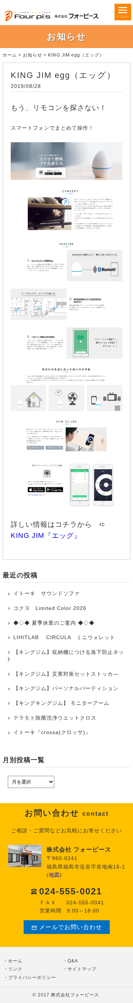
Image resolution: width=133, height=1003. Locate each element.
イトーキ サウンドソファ (49, 593)
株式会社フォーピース (75, 994)
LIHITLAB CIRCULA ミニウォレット (64, 637)
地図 (54, 875)
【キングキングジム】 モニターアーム (61, 703)
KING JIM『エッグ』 (46, 535)
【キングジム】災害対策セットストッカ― (66, 674)
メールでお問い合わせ (70, 927)
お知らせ (32, 55)
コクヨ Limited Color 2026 (49, 608)
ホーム (10, 55)
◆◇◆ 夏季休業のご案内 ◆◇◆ (54, 623)
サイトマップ (82, 969)
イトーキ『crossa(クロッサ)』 (52, 732)
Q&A (73, 960)
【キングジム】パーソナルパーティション (66, 688)
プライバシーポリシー (32, 977)
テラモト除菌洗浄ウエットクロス (54, 718)
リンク (15, 969)
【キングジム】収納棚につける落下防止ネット (65, 655)
